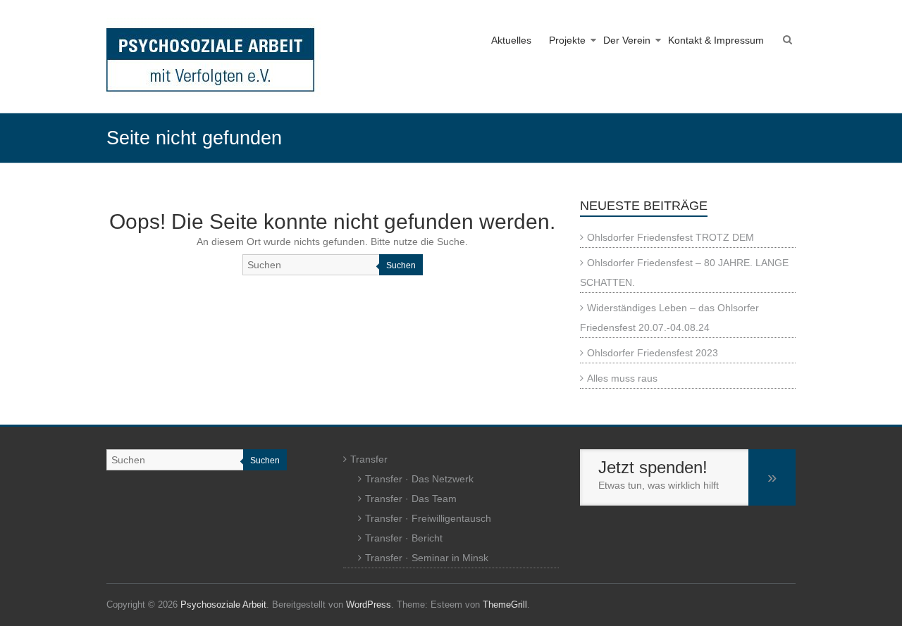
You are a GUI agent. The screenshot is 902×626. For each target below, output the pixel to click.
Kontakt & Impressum (716, 40)
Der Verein (626, 40)
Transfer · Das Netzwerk (419, 478)
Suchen (401, 265)
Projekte (567, 40)
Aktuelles (511, 40)
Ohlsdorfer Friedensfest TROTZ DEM (670, 237)
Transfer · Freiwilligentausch (428, 518)
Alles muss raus (622, 378)
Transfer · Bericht (404, 538)
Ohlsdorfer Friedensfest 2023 (652, 352)
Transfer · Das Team (411, 498)
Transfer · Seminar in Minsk (426, 557)
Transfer (369, 459)
